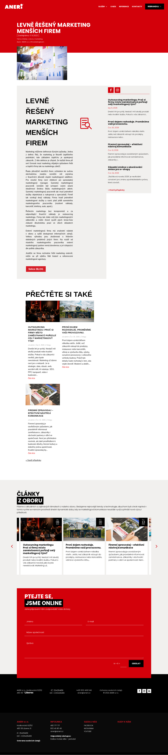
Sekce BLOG (35, 269)
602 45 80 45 (56, 728)
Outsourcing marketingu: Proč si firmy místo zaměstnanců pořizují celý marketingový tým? (127, 102)
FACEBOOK (88, 725)
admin (32, 345)
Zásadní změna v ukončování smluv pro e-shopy (125, 168)
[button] (156, 546)
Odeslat (136, 663)
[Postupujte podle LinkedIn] (149, 691)
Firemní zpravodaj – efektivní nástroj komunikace (40, 413)
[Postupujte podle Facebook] (111, 90)
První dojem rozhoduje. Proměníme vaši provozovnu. (76, 330)
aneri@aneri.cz (56, 731)
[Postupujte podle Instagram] (117, 90)
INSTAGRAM (88, 728)
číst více (31, 378)
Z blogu (48, 345)
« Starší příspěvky (33, 460)
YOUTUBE (87, 731)
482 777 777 (55, 725)
